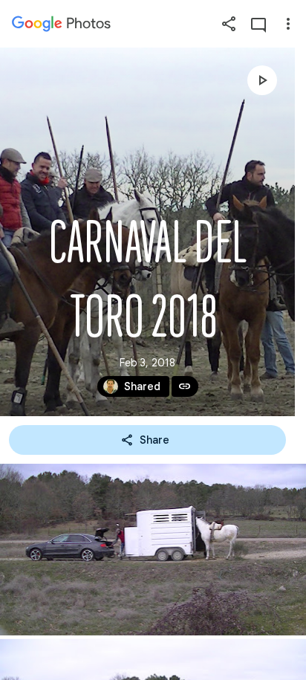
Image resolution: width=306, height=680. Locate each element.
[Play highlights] (262, 80)
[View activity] (258, 24)
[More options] (288, 24)
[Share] (229, 24)
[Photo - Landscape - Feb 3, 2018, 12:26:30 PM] (153, 549)
